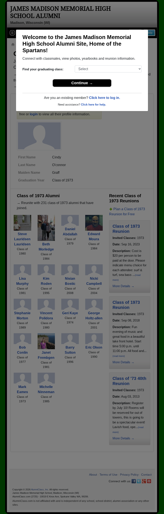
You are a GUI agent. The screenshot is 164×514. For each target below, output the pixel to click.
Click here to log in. (104, 98)
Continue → (82, 83)
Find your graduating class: (42, 69)
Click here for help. (93, 104)
